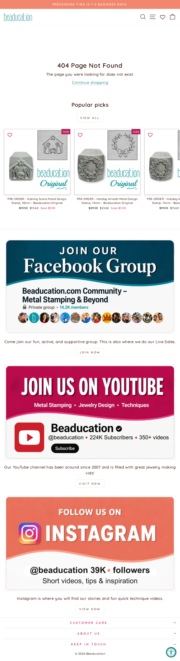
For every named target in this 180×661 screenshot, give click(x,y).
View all (90, 118)
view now (90, 609)
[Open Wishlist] (162, 16)
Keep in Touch (89, 644)
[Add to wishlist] (10, 134)
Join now (90, 352)
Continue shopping (90, 82)
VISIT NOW (90, 483)
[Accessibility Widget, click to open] (171, 652)
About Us (88, 633)
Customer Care (89, 623)
